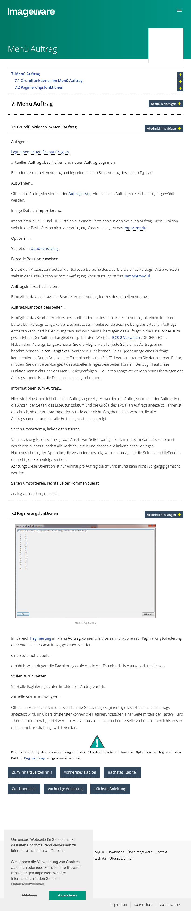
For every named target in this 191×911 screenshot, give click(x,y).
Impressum (118, 904)
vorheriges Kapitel (80, 772)
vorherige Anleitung (65, 788)
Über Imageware (139, 852)
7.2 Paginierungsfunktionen (39, 87)
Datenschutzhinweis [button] (28, 884)
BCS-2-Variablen (126, 337)
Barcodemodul (137, 276)
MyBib (99, 852)
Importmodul (135, 227)
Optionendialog (44, 248)
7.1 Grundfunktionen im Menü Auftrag (49, 80)
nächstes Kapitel (122, 772)
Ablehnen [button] (29, 895)
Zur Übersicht (24, 788)
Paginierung (40, 638)
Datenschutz (143, 904)
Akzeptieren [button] (67, 895)
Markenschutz (169, 904)
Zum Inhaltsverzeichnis (32, 772)
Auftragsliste (79, 193)
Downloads (116, 852)
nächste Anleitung (110, 788)
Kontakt (161, 852)
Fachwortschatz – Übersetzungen (107, 858)
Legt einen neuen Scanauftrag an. (40, 151)
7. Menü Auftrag (25, 73)
